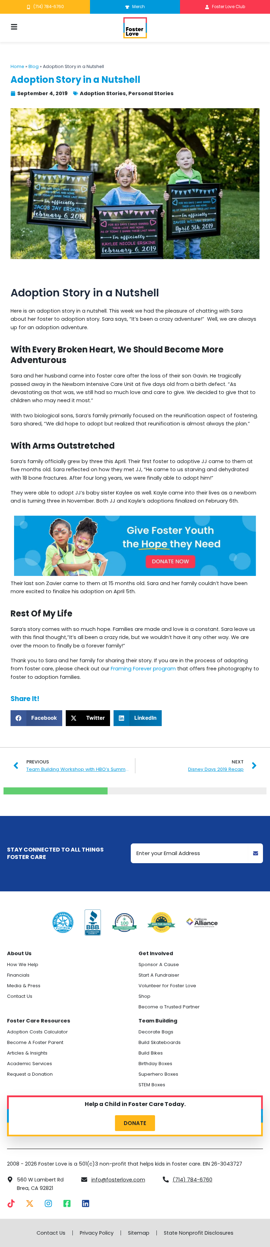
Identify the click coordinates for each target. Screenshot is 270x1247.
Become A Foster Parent (35, 1042)
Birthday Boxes (155, 1063)
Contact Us (19, 996)
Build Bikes (151, 1053)
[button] (36, 718)
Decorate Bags (156, 1031)
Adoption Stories (103, 93)
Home (17, 66)
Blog (33, 66)
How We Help (22, 964)
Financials (18, 975)
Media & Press (23, 985)
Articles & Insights (27, 1053)
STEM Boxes (152, 1084)
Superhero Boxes (158, 1074)
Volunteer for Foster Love (167, 985)
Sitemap (138, 1232)
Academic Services (29, 1063)
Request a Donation (30, 1074)
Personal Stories (151, 93)
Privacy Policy (97, 1232)
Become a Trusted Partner (169, 1006)
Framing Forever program (143, 668)
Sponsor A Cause (159, 964)
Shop (144, 996)
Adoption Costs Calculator (37, 1031)
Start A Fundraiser (159, 975)
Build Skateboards (160, 1042)
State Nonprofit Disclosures (198, 1232)
